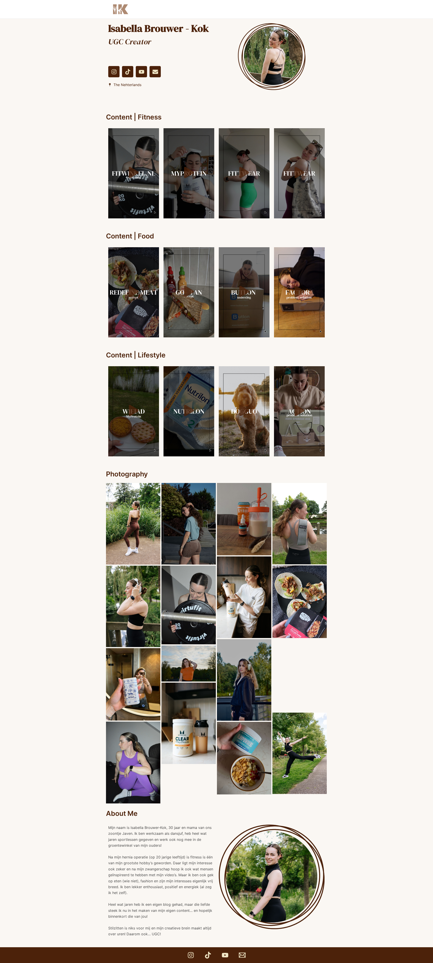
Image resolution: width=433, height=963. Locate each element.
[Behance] (242, 955)
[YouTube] (225, 955)
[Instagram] (190, 955)
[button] (133, 173)
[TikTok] (208, 955)
